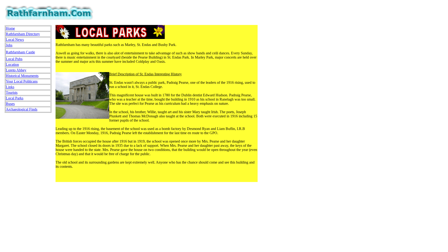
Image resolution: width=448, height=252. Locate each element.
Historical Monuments (22, 76)
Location (12, 64)
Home (10, 28)
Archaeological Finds (21, 109)
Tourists (12, 92)
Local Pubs (14, 59)
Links (10, 87)
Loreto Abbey (16, 70)
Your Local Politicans (22, 81)
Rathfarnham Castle (20, 52)
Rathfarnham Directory (23, 34)
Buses (10, 104)
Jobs (9, 45)
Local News (15, 40)
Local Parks (14, 98)
